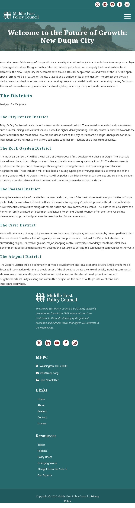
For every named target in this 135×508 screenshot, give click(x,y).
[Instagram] (127, 4)
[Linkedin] (105, 4)
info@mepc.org (49, 373)
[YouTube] (112, 4)
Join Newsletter (50, 380)
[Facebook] (119, 4)
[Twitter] (97, 4)
